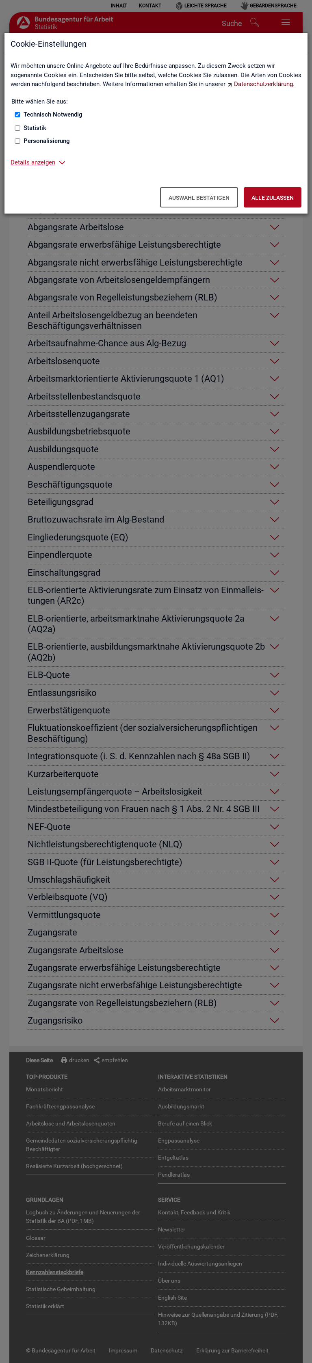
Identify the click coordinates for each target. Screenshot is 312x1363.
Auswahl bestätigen (199, 197)
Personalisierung (47, 141)
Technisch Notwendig (53, 114)
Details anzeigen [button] (33, 162)
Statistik (35, 128)
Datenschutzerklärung (263, 84)
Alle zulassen (272, 197)
